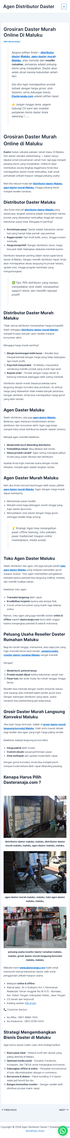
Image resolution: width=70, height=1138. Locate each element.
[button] (63, 1131)
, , (34, 56)
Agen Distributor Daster (28, 6)
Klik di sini (30, 1003)
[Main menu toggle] (64, 6)
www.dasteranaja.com (32, 967)
